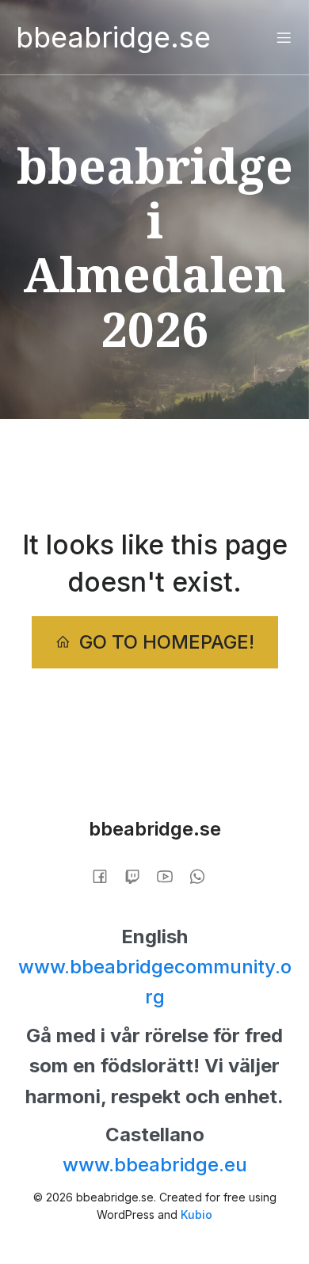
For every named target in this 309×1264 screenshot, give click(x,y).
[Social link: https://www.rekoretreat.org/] (138, 874)
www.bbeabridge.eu (155, 1164)
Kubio (196, 1214)
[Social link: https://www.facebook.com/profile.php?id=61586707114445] (106, 874)
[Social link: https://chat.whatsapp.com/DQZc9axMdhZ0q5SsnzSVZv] (203, 874)
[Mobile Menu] (283, 37)
